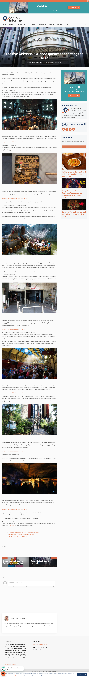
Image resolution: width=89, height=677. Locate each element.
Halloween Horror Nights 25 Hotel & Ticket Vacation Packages (24, 532)
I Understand (82, 674)
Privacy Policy (14, 664)
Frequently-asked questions (40, 644)
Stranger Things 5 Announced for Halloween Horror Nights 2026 (74, 214)
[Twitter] (70, 129)
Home (4, 24)
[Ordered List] (17, 587)
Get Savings (74, 8)
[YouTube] (73, 129)
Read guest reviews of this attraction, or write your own (15, 141)
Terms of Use (7, 664)
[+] (28, 586)
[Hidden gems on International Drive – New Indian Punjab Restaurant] (74, 168)
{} (26, 586)
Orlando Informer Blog (7, 552)
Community (42, 24)
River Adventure (40, 271)
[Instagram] (66, 129)
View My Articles (9, 630)
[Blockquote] (21, 587)
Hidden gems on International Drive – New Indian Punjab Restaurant (74, 174)
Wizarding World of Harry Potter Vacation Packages (21, 534)
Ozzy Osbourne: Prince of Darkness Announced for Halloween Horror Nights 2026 (72, 194)
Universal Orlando (16, 552)
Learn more (11, 525)
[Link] (25, 587)
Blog (33, 24)
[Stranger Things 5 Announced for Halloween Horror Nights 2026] (74, 208)
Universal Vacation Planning (17, 24)
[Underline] (13, 587)
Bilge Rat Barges (30, 271)
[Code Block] (23, 587)
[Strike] (15, 587)
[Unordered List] (19, 587)
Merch (68, 24)
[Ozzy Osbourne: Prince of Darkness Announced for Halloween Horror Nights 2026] (74, 187)
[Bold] (9, 587)
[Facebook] (63, 129)
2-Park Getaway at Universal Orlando (18, 536)
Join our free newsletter (74, 147)
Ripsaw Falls (23, 271)
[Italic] (11, 587)
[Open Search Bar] (86, 25)
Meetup (51, 24)
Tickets (59, 24)
